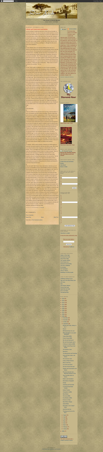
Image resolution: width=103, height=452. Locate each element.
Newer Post (28, 217)
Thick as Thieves (64, 270)
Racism (64, 328)
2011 (63, 304)
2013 (63, 300)
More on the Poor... (67, 362)
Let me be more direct (67, 364)
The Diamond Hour (64, 292)
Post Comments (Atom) (37, 220)
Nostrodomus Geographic (68, 380)
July (64, 417)
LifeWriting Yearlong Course (66, 278)
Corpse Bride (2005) (67, 336)
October (65, 321)
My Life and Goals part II (68, 340)
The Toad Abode (64, 268)
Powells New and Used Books (67, 161)
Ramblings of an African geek (66, 272)
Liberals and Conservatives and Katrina (37, 29)
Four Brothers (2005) (67, 397)
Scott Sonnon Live (64, 262)
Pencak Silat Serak (64, 287)
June (64, 419)
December (65, 317)
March (64, 424)
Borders (62, 163)
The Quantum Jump (67, 349)
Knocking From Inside (65, 256)
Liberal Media (66, 403)
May (64, 421)
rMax (61, 283)
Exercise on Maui (67, 399)
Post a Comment (29, 215)
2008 (63, 310)
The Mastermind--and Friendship (70, 353)
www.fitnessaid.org (67, 409)
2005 (63, 316)
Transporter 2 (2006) (67, 392)
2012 (63, 302)
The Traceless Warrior (65, 260)
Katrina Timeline (66, 390)
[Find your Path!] (66, 151)
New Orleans (65, 394)
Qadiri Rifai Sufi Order (65, 289)
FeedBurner (71, 246)
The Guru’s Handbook (65, 265)
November (65, 319)
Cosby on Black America (68, 360)
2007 (63, 312)
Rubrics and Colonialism (68, 378)
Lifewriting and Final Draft (68, 384)
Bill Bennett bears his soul (68, 330)
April (64, 422)
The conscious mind (67, 358)
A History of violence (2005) (69, 344)
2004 (63, 431)
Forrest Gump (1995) (67, 338)
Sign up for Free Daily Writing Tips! (68, 280)
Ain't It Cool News (64, 290)
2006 (63, 314)
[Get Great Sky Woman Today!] (66, 143)
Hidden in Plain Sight (65, 255)
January (65, 428)
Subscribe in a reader (65, 233)
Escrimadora (63, 267)
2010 (63, 306)
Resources (65, 351)
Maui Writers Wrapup (67, 401)
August (65, 415)
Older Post (56, 217)
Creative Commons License (66, 440)
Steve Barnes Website (65, 285)
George (64, 382)
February (65, 426)
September (65, 323)
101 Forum (62, 282)
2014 (63, 298)
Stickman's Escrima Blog (65, 263)
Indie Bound (63, 165)
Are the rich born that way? (69, 366)
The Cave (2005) (66, 395)
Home (42, 217)
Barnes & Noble (63, 166)
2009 (63, 308)
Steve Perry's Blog (64, 258)
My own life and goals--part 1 (69, 342)
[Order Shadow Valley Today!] (69, 121)
